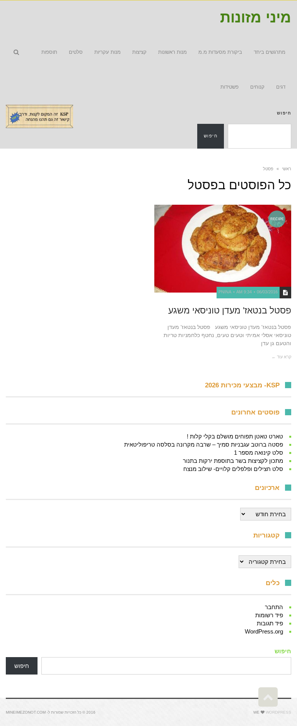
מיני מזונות (255, 17)
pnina (224, 291)
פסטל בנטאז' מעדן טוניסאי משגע (229, 310)
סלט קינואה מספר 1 (258, 452)
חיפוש (284, 113)
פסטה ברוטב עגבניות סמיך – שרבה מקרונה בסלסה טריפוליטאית (203, 444)
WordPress (278, 712)
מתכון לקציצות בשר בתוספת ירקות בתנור (233, 460)
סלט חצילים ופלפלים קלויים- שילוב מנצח (233, 469)
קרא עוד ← (281, 356)
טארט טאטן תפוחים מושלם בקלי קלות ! (235, 436)
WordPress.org (264, 631)
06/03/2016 (267, 291)
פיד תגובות (270, 623)
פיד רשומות (269, 615)
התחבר (274, 607)
